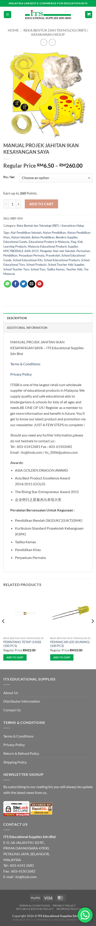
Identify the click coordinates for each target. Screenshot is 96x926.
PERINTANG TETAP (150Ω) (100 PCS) (22, 644)
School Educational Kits (28, 260)
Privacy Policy (21, 374)
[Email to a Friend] (31, 284)
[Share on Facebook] (15, 284)
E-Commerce (41, 919)
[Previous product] (52, 42)
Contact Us (12, 710)
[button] (7, 14)
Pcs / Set (9, 177)
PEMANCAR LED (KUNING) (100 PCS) (70, 644)
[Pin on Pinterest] (39, 284)
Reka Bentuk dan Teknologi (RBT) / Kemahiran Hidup (55, 32)
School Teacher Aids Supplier (66, 264)
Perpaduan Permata (31, 255)
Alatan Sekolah (20, 237)
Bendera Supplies (67, 237)
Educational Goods (15, 242)
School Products (36, 264)
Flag (73, 242)
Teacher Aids (74, 269)
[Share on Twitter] (23, 284)
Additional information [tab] (27, 327)
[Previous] (3, 630)
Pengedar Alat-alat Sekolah (57, 251)
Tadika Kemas (56, 269)
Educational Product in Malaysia (49, 242)
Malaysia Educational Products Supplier (53, 246)
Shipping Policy (15, 762)
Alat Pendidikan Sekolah (25, 232)
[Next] (92, 630)
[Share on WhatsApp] (7, 284)
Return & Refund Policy (21, 753)
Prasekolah (53, 255)
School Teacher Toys (16, 269)
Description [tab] (17, 318)
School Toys (38, 269)
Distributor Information (21, 701)
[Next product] (43, 42)
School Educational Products (62, 260)
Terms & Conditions (25, 364)
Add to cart (41, 204)
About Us (10, 693)
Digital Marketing (68, 919)
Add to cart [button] (15, 657)
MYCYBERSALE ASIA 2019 (21, 251)
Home (13, 30)
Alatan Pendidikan (54, 232)
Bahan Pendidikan (43, 237)
